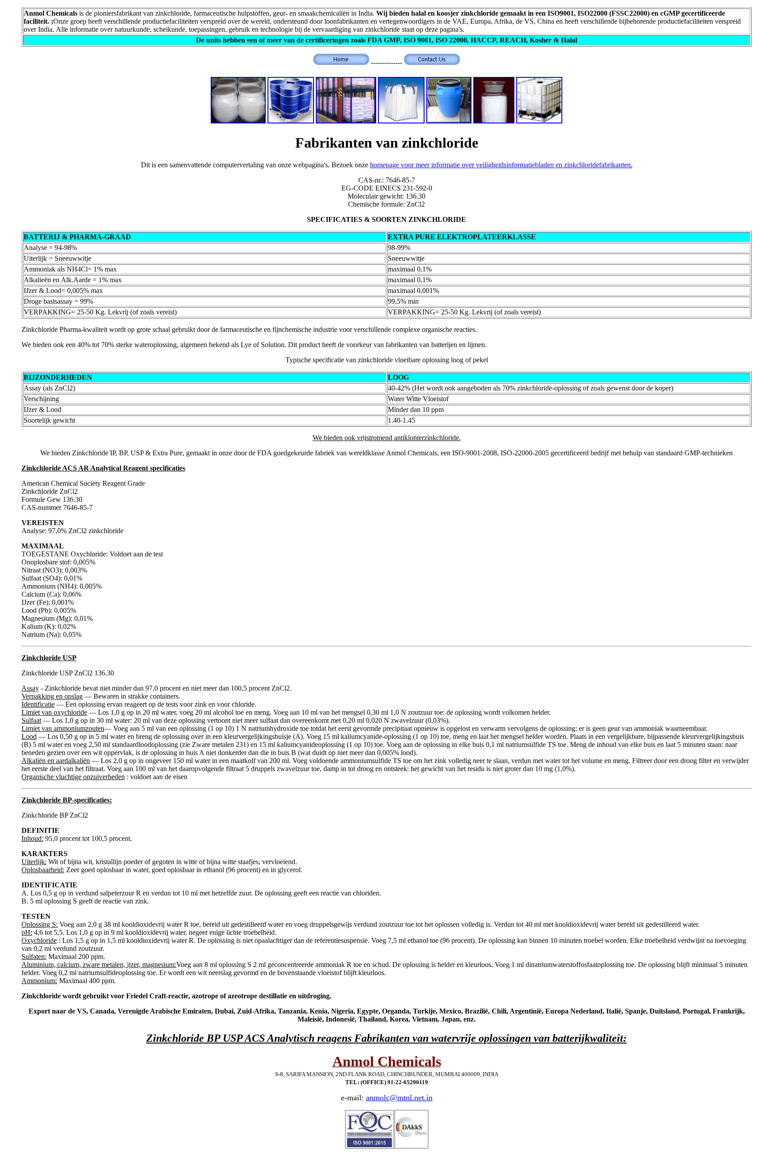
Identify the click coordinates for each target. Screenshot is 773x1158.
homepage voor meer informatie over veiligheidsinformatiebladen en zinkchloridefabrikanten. (501, 165)
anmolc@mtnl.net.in (399, 1097)
